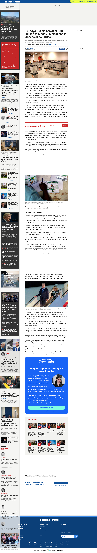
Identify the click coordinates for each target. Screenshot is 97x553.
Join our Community (77, 1)
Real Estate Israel (22, 533)
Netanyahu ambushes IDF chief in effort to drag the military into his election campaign (9, 530)
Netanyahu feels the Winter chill (51, 431)
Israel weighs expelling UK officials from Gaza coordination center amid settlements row (32, 450)
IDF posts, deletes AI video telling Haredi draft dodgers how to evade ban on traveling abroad (9, 331)
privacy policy (42, 526)
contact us (42, 535)
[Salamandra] (60, 550)
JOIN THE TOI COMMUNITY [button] (61, 482)
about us (41, 528)
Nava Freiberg (11, 189)
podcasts (20, 537)
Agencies (4, 231)
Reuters (11, 180)
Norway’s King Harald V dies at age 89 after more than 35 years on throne (10, 395)
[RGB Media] (49, 550)
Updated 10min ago (9, 24)
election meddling (53, 476)
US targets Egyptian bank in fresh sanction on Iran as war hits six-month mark (10, 226)
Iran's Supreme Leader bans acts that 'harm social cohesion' (9, 58)
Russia (44, 475)
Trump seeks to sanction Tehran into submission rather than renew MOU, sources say (9, 243)
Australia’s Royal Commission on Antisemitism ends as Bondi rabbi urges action (9, 422)
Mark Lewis (4, 398)
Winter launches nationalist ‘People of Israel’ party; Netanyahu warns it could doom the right (42, 450)
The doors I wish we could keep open (9, 459)
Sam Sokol (8, 122)
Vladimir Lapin (3, 457)
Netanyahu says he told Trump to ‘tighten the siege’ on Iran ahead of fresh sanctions (9, 258)
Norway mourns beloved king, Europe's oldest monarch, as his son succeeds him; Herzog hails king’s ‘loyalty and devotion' (9, 402)
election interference (45, 476)
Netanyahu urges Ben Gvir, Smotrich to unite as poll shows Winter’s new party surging (61, 432)
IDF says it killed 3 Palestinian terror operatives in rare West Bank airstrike (9, 28)
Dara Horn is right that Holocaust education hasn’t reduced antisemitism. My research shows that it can (9, 500)
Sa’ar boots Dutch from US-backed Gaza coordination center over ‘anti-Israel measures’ (12, 186)
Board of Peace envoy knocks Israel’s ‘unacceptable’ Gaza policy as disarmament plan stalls (42, 433)
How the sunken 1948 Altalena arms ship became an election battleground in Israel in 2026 (9, 361)
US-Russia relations (50, 475)
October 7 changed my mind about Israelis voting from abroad (9, 512)
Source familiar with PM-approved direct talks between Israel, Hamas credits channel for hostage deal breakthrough (9, 65)
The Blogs (20, 535)
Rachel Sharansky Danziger (6, 475)
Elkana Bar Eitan (4, 510)
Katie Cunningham (4, 493)
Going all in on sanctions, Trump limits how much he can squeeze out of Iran (9, 250)
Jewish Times (21, 526)
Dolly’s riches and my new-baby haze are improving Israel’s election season (9, 478)
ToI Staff (2, 33)
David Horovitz (9, 128)
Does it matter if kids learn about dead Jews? (9, 495)
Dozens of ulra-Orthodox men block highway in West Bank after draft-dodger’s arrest (9, 307)
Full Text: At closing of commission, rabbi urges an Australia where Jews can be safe (13, 440)
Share (62, 48)
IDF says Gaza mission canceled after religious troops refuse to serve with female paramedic (32, 433)
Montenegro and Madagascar (31, 476)
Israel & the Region (34, 475)
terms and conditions (44, 524)
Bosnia (56, 475)
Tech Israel (20, 530)
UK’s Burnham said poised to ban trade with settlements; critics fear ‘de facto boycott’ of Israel (61, 450)
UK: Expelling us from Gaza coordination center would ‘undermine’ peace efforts (10, 158)
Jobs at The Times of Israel (45, 533)
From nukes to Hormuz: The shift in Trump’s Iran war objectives (9, 264)
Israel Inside (21, 528)
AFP (16, 260)
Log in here (64, 485)
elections (40, 475)
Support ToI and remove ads (90, 1)
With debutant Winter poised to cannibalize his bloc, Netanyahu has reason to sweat (12, 119)
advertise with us (43, 530)
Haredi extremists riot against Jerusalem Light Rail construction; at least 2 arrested (10, 324)
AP (2, 267)
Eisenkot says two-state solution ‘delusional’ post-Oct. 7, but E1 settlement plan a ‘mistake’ (51, 450)
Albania (39, 476)
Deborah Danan (8, 354)
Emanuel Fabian (11, 260)
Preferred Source (52, 44)
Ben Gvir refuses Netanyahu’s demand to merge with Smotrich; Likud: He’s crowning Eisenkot (9, 92)
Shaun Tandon (30, 48)
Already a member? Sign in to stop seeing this (46, 410)
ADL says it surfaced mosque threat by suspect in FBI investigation (9, 52)
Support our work (46, 408)
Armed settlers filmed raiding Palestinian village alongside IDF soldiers (9, 45)
